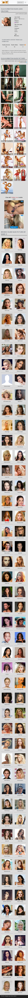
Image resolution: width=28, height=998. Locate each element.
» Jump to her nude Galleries (21, 13)
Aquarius (16, 26)
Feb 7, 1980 (17, 18)
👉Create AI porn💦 (23, 62)
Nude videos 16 (14, 46)
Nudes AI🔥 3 (23, 46)
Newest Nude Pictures (9, 61)
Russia (17, 22)
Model (16, 30)
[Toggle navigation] (25, 2)
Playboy (17, 35)
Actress (16, 31)
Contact (18, 996)
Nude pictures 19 (6, 46)
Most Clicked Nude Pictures (20, 61)
